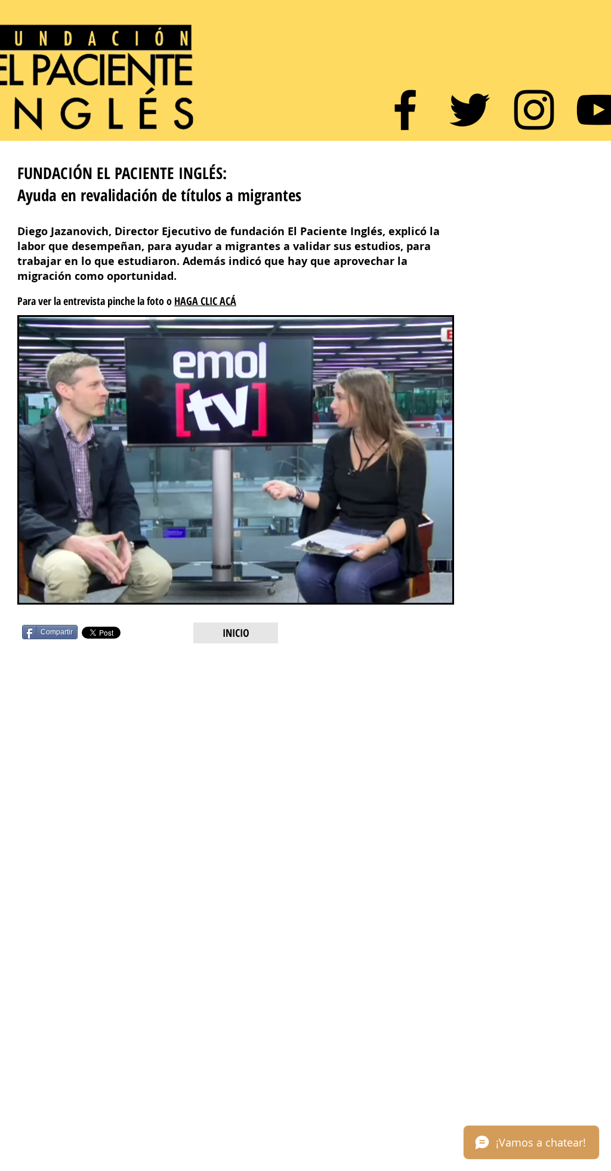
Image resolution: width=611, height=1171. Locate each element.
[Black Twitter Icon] (469, 110)
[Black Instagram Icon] (534, 110)
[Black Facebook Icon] (405, 110)
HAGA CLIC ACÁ (205, 301)
